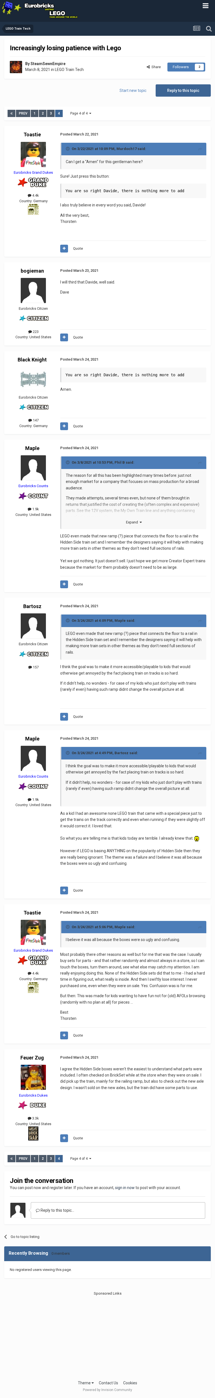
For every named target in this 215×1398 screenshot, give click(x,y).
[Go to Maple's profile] (33, 467)
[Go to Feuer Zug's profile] (33, 1077)
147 (35, 420)
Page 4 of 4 (79, 113)
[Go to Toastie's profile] (33, 154)
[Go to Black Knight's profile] (33, 379)
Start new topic (133, 90)
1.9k (35, 509)
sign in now (125, 1187)
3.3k (35, 1118)
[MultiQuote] (64, 249)
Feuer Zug (32, 1058)
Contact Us (108, 1383)
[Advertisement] (107, 1335)
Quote (78, 248)
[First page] (11, 113)
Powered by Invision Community (107, 1390)
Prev (23, 113)
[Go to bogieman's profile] (33, 290)
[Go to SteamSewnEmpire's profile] (16, 67)
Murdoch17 (126, 149)
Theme (85, 1383)
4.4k (35, 195)
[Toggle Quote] (68, 148)
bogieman (32, 271)
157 (35, 667)
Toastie (32, 134)
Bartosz (32, 606)
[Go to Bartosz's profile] (33, 626)
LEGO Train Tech (69, 69)
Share (155, 67)
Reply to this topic (183, 90)
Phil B (119, 462)
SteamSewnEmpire (48, 63)
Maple (32, 448)
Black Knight (32, 360)
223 (35, 332)
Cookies (130, 1383)
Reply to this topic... (57, 1210)
